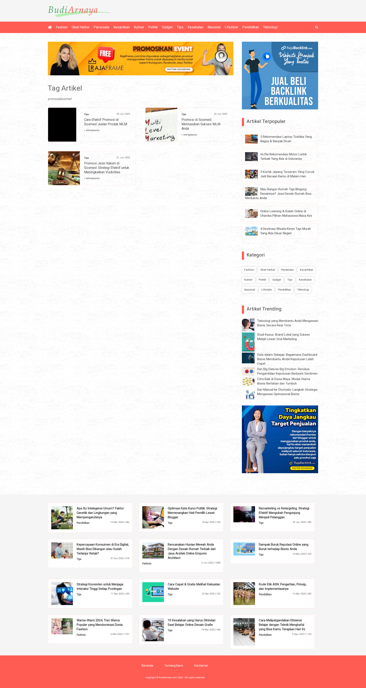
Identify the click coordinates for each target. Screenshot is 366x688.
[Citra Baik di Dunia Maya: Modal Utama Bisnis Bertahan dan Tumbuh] (251, 381)
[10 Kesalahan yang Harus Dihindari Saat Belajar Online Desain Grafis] (159, 629)
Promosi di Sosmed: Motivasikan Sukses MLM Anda (201, 124)
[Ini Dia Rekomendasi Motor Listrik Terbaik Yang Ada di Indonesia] (254, 156)
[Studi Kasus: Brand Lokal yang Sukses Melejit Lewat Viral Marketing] (251, 341)
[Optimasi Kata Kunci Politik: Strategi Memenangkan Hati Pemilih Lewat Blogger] (159, 517)
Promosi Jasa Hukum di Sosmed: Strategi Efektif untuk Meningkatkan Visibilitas (106, 167)
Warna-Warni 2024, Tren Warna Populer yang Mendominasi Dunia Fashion (100, 624)
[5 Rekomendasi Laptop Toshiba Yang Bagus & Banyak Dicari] (254, 139)
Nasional (214, 27)
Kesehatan (195, 27)
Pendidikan (250, 27)
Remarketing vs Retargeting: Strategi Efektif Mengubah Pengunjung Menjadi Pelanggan (284, 512)
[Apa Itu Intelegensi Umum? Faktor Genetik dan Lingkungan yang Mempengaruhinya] (68, 517)
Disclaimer (201, 665)
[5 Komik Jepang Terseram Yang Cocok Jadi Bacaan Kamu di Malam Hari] (254, 173)
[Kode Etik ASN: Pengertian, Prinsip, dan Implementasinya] (250, 593)
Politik (153, 27)
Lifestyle (231, 27)
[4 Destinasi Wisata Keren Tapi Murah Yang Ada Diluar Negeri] (254, 231)
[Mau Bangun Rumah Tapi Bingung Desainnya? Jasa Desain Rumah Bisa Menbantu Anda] (254, 191)
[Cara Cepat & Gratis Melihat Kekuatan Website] (159, 592)
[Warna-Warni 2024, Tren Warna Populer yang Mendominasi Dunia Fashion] (68, 626)
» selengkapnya (92, 130)
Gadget (167, 27)
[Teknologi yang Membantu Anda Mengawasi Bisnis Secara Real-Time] (251, 325)
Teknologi (270, 27)
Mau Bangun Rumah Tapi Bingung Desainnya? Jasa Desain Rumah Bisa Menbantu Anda (278, 193)
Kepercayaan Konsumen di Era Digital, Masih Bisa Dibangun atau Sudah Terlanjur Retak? (103, 549)
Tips (180, 27)
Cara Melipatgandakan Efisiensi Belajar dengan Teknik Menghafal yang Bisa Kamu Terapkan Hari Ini (282, 624)
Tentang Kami (173, 665)
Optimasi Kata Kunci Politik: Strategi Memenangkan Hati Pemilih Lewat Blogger (192, 512)
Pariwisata (101, 27)
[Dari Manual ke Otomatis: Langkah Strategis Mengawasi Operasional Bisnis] (251, 393)
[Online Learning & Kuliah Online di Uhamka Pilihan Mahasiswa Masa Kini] (254, 213)
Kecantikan (122, 27)
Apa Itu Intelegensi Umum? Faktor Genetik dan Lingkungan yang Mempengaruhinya (100, 512)
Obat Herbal (80, 27)
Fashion (62, 27)
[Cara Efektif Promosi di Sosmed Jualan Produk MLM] (62, 126)
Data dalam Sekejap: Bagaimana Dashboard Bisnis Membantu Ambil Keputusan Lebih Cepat (287, 359)
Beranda (147, 665)
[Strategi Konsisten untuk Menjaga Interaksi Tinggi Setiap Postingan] (68, 593)
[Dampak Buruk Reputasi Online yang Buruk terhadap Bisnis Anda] (250, 548)
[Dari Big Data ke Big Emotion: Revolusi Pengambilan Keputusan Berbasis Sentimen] (251, 371)
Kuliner (139, 27)
